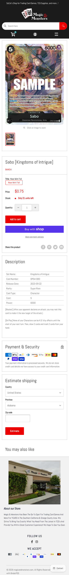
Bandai (8, 169)
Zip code (8, 412)
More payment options (34, 236)
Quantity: (9, 207)
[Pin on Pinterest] (49, 247)
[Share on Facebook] (43, 247)
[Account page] (35, 34)
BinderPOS (15, 573)
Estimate (14, 431)
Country (8, 387)
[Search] (63, 26)
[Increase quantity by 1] (35, 207)
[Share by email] (61, 247)
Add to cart (15, 219)
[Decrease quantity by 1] (18, 207)
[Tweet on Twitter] (55, 247)
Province (8, 400)
